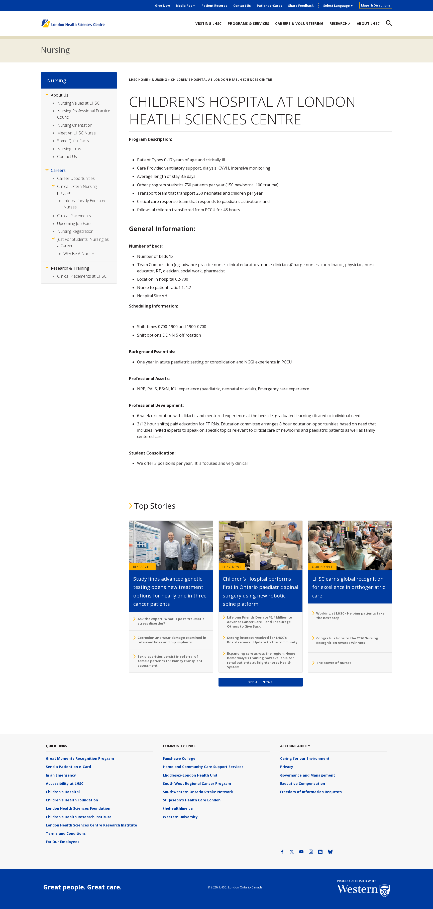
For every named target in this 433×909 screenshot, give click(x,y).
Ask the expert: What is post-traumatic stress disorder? (171, 621)
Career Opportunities (76, 178)
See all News (260, 682)
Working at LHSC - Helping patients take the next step (350, 615)
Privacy (286, 766)
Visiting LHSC (208, 23)
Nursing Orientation (74, 125)
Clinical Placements (74, 215)
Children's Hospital (63, 791)
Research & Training (70, 268)
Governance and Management (307, 775)
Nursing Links (69, 149)
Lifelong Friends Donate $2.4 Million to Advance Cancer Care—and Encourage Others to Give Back (259, 622)
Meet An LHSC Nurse (76, 133)
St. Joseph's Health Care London (192, 800)
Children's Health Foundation (72, 800)
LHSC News (232, 567)
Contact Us (242, 6)
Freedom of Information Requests (311, 791)
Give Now (162, 6)
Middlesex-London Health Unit (190, 775)
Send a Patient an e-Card (68, 766)
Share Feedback (301, 6)
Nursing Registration (75, 231)
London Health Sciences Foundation (78, 808)
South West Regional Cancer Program (197, 783)
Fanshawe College (179, 758)
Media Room (185, 6)
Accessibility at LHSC (64, 783)
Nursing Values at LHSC (78, 103)
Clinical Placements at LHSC (81, 276)
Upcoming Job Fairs (74, 223)
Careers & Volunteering (299, 23)
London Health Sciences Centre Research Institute (91, 825)
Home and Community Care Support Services (203, 766)
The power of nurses (333, 662)
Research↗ (340, 23)
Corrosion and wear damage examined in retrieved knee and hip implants (172, 639)
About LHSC (368, 23)
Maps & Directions (375, 5)
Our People (322, 567)
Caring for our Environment (305, 758)
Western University (180, 816)
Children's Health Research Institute (79, 816)
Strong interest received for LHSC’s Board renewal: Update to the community (262, 639)
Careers (58, 170)
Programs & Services (248, 23)
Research (141, 567)
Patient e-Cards (269, 6)
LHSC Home (138, 80)
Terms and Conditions (66, 833)
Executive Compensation (302, 783)
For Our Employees (62, 841)
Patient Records (214, 6)
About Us (59, 95)
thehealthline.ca (178, 808)
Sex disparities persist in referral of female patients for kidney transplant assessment (170, 661)
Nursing (55, 49)
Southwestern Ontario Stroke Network (198, 791)
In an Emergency (61, 775)
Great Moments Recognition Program (80, 758)
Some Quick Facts (73, 140)
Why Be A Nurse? (78, 253)
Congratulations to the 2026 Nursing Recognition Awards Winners (347, 640)
